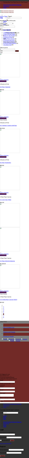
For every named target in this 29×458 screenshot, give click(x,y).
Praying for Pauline (8, 336)
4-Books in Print (7, 37)
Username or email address (8, 433)
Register (3, 455)
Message (3, 393)
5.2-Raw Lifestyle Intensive (7, 261)
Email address (4, 449)
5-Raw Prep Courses (9, 38)
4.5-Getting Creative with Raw (8, 125)
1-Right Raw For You (9, 32)
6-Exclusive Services (8, 40)
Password (3, 437)
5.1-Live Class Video (5, 199)
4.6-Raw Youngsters (5, 162)
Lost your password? (5, 443)
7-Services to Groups (9, 41)
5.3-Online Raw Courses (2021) (8, 299)
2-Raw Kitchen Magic (9, 34)
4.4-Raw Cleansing (5, 87)
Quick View (3, 81)
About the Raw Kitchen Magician (12, 5)
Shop (5, 16)
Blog (4, 419)
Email (2, 390)
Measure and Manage (9, 332)
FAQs (4, 8)
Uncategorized (7, 44)
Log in (12, 440)
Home (1, 16)
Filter (17, 51)
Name (2, 386)
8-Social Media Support (9, 43)
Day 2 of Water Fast (8, 327)
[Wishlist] (0, 154)
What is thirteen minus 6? (7, 397)
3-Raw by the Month (9, 35)
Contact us (6, 6)
